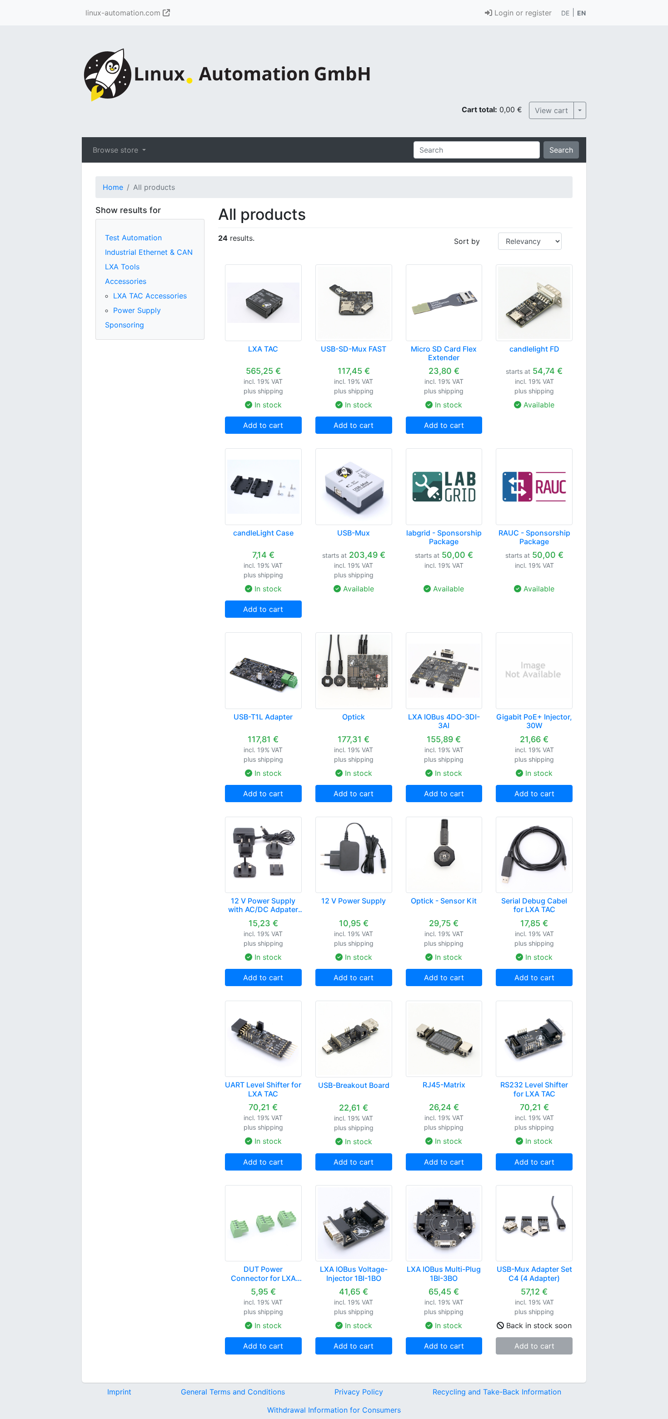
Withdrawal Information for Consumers (334, 1409)
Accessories (125, 281)
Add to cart (263, 425)
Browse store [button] (116, 149)
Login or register (522, 12)
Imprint (119, 1391)
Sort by (467, 241)
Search (561, 149)
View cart (551, 110)
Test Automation (133, 237)
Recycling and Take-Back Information (497, 1391)
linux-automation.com (124, 12)
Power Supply (137, 310)
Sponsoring (124, 324)
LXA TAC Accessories (150, 295)
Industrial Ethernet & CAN (149, 252)
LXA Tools (122, 266)
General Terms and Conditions (233, 1391)
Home (113, 187)
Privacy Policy (358, 1391)
